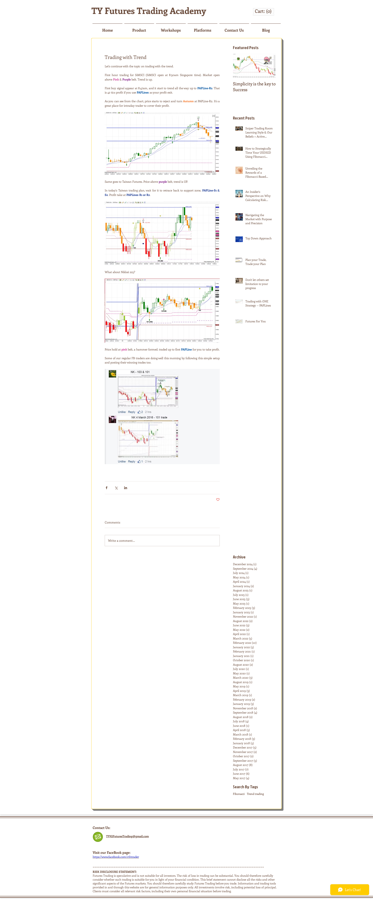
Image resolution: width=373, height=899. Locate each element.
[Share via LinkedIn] (125, 488)
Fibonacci (239, 794)
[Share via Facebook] (106, 488)
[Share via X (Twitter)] (116, 488)
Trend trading (255, 794)
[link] (263, 11)
